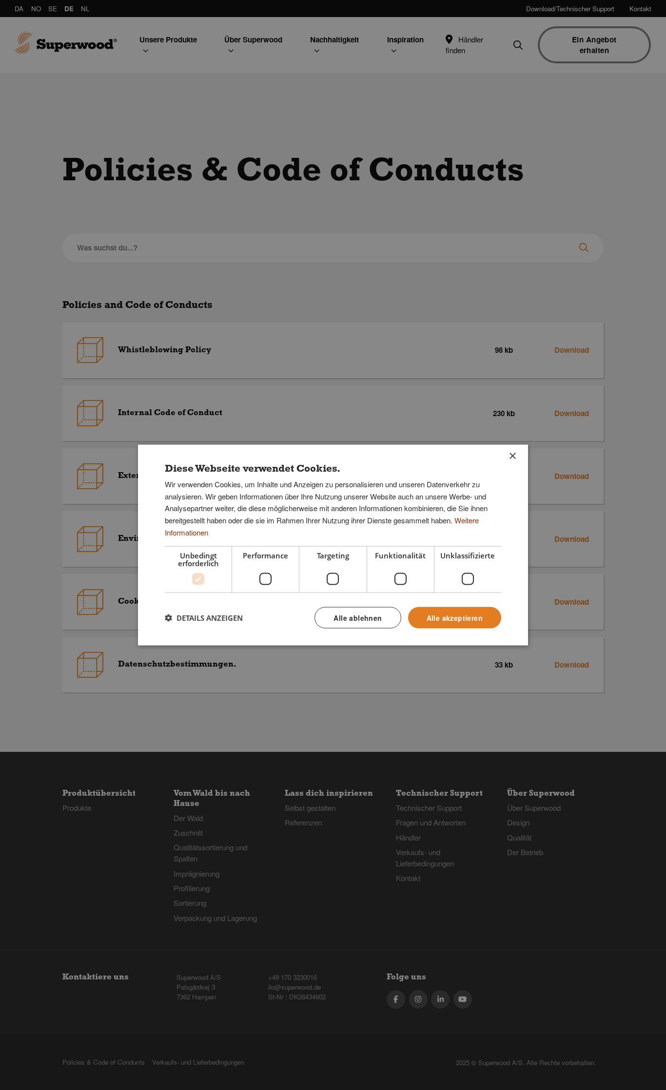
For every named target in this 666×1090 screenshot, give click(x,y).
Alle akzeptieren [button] (455, 617)
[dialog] (333, 545)
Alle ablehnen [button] (357, 617)
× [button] (512, 455)
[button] (204, 617)
